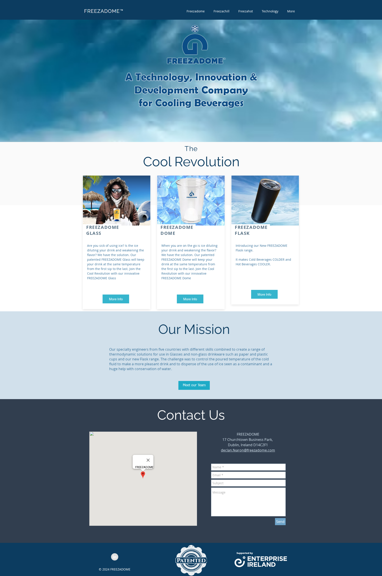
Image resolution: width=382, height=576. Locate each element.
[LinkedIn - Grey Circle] (114, 557)
